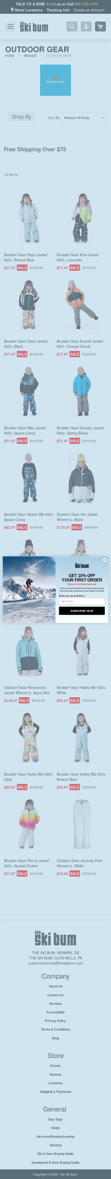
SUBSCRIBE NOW (81, 610)
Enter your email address (72, 595)
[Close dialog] (104, 559)
